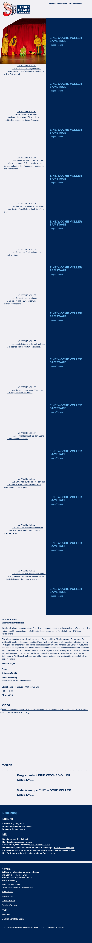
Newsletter (62, 4)
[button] (46, 734)
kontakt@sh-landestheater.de (20, 887)
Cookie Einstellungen (13, 919)
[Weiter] (84, 611)
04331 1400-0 (14, 884)
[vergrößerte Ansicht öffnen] (23, 41)
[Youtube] (9, 933)
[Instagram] (3, 933)
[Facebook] (6, 933)
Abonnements (75, 4)
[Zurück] (53, 611)
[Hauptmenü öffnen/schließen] (88, 4)
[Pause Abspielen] (69, 611)
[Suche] (84, 4)
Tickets (52, 4)
